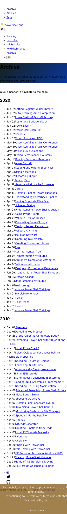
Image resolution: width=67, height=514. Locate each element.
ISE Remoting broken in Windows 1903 (39, 453)
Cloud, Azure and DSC (29, 138)
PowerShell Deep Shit (28, 129)
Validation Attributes (27, 264)
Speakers (21, 327)
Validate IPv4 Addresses (30, 218)
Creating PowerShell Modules (33, 457)
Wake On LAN (23, 163)
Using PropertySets (27, 213)
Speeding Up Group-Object (32, 361)
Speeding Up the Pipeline (31, 415)
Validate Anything (26, 230)
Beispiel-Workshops (26, 293)
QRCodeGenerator (26, 423)
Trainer (18, 297)
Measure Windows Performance (34, 184)
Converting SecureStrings (31, 222)
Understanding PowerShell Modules (37, 209)
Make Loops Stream (28, 394)
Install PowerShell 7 (27, 348)
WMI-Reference (16, 48)
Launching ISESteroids (29, 365)
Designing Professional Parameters (36, 268)
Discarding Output (26, 176)
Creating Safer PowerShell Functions (37, 272)
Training (11, 36)
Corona (19, 188)
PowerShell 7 (23, 125)
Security (20, 134)
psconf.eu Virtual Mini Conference (37, 142)
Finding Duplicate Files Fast (32, 201)
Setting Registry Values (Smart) (34, 109)
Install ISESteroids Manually (32, 432)
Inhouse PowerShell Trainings (32, 289)
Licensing (21, 436)
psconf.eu (12, 40)
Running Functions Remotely (32, 159)
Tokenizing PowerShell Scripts (34, 407)
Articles (11, 13)
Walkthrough (22, 285)
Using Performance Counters (34, 155)
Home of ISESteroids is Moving (34, 461)
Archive (11, 52)
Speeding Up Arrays (27, 398)
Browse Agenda (24, 276)
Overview (21, 440)
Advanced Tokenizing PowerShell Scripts (41, 390)
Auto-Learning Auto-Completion (35, 113)
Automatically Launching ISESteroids (37, 377)
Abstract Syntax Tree (28, 251)
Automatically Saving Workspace (35, 369)
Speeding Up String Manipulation (35, 386)
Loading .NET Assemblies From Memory (39, 381)
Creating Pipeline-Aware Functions (35, 192)
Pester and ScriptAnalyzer (31, 121)
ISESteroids (14, 44)
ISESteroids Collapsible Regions (34, 465)
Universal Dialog (25, 205)
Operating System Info (29, 239)
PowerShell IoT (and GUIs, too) (34, 117)
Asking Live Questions (29, 150)
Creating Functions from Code (33, 428)
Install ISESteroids (26, 373)
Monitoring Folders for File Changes (38, 411)
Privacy (41, 510)
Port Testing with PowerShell (33, 449)
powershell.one (14, 25)
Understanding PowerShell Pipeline (35, 197)
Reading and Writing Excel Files (34, 167)
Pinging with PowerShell (30, 444)
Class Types (21, 301)
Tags (9, 17)
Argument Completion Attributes (35, 260)
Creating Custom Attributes (32, 243)
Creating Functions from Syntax (34, 402)
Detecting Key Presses (28, 331)
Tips (17, 247)
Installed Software (26, 234)
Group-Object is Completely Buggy (37, 335)
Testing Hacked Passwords (31, 226)
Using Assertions (25, 171)
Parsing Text (22, 180)
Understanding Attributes (30, 280)
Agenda (20, 419)
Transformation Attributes (31, 255)
